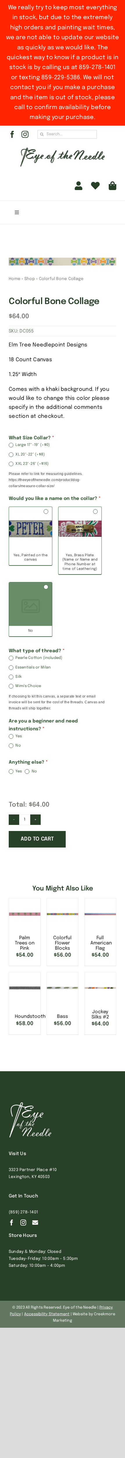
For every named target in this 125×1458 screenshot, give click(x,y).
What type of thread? (37, 650)
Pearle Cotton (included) (39, 658)
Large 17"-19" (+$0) (32, 445)
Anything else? (28, 762)
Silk (18, 677)
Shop (29, 279)
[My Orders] (95, 185)
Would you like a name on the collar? (55, 498)
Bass (62, 1016)
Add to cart (37, 839)
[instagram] (25, 134)
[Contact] (35, 1223)
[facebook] (12, 134)
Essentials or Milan (33, 667)
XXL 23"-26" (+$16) (32, 464)
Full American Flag (101, 943)
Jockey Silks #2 (100, 1014)
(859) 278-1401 (23, 1212)
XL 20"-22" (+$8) (30, 454)
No (18, 745)
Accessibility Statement (47, 1314)
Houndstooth (30, 1016)
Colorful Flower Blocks (62, 943)
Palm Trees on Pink (25, 943)
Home (14, 279)
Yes (18, 736)
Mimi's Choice (28, 686)
